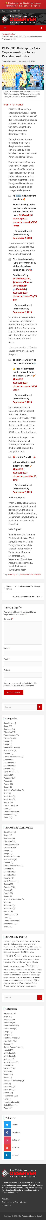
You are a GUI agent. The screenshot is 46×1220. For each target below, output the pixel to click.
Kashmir (7, 753)
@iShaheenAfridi (21, 278)
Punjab (6, 784)
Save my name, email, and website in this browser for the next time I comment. (20, 684)
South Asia (8, 796)
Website (7, 670)
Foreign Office (29, 947)
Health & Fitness (10, 747)
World (6, 818)
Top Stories (17, 105)
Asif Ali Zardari (35, 941)
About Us (5, 1199)
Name (7, 648)
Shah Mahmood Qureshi (17, 986)
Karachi (30, 959)
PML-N (19, 977)
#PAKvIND (27, 215)
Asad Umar (15, 941)
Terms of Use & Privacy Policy (14, 1202)
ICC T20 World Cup (27, 952)
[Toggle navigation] (5, 28)
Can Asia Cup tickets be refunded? (26, 596)
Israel (25, 959)
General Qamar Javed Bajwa (28, 949)
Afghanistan (7, 941)
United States (9, 814)
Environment (9, 738)
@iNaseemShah (21, 282)
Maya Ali (28, 962)
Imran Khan (13, 956)
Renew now (11, 6)
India (25, 956)
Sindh (6, 793)
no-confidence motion (17, 966)
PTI (35, 980)
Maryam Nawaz (19, 962)
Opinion (7, 775)
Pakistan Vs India (26, 575)
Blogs (6, 726)
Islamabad (18, 959)
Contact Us (6, 1205)
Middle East (8, 763)
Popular (7, 781)
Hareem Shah (16, 952)
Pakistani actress (24, 972)
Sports (7, 105)
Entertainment (9, 735)
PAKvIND (37, 575)
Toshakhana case (31, 986)
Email (6, 659)
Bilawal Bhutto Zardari (29, 944)
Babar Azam (16, 944)
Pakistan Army (9, 969)
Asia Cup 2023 (13, 575)
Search (39, 707)
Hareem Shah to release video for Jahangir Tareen (23, 587)
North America (9, 772)
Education (8, 732)
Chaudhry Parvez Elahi (10, 947)
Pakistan (7, 778)
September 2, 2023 (27, 61)
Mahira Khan (7, 962)
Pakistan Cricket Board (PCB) (26, 969)
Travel (6, 808)
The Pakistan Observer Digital (30, 1216)
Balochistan (8, 723)
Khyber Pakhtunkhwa (12, 757)
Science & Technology (13, 790)
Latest (6, 760)
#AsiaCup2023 (20, 218)
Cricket (21, 947)
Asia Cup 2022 (24, 941)
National (7, 769)
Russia (6, 787)
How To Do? (9, 750)
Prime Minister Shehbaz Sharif (21, 980)
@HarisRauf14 (20, 285)
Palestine (12, 977)
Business (7, 729)
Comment (8, 619)
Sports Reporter (9, 61)
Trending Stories (10, 811)
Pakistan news (26, 975)
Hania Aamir (7, 952)
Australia (7, 944)
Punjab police (25, 983)
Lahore (36, 959)
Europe (6, 741)
